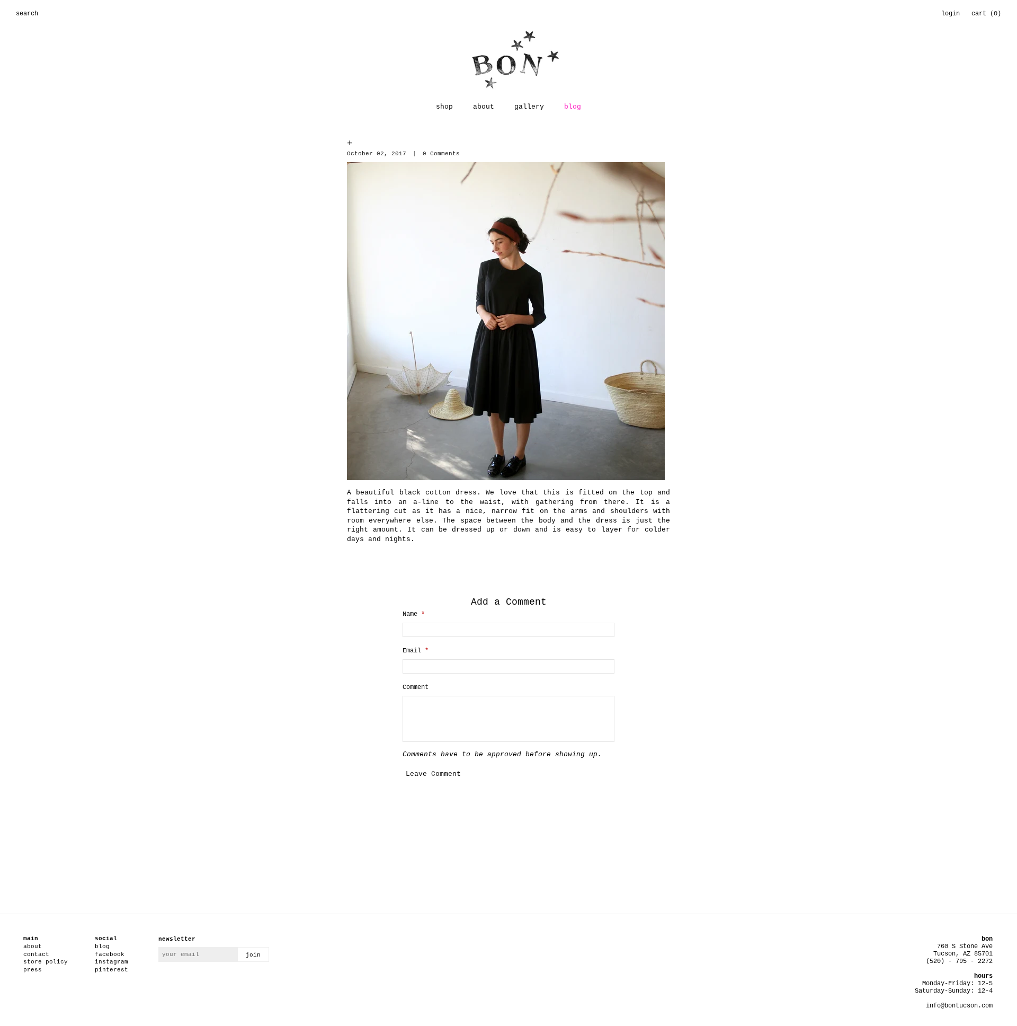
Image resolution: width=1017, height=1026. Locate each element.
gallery (529, 107)
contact (36, 954)
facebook (109, 954)
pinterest (111, 970)
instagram (111, 962)
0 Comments (441, 154)
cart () (986, 14)
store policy (45, 962)
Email (416, 650)
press (32, 970)
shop (444, 107)
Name (414, 614)
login (950, 14)
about (483, 107)
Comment (416, 687)
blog (572, 107)
